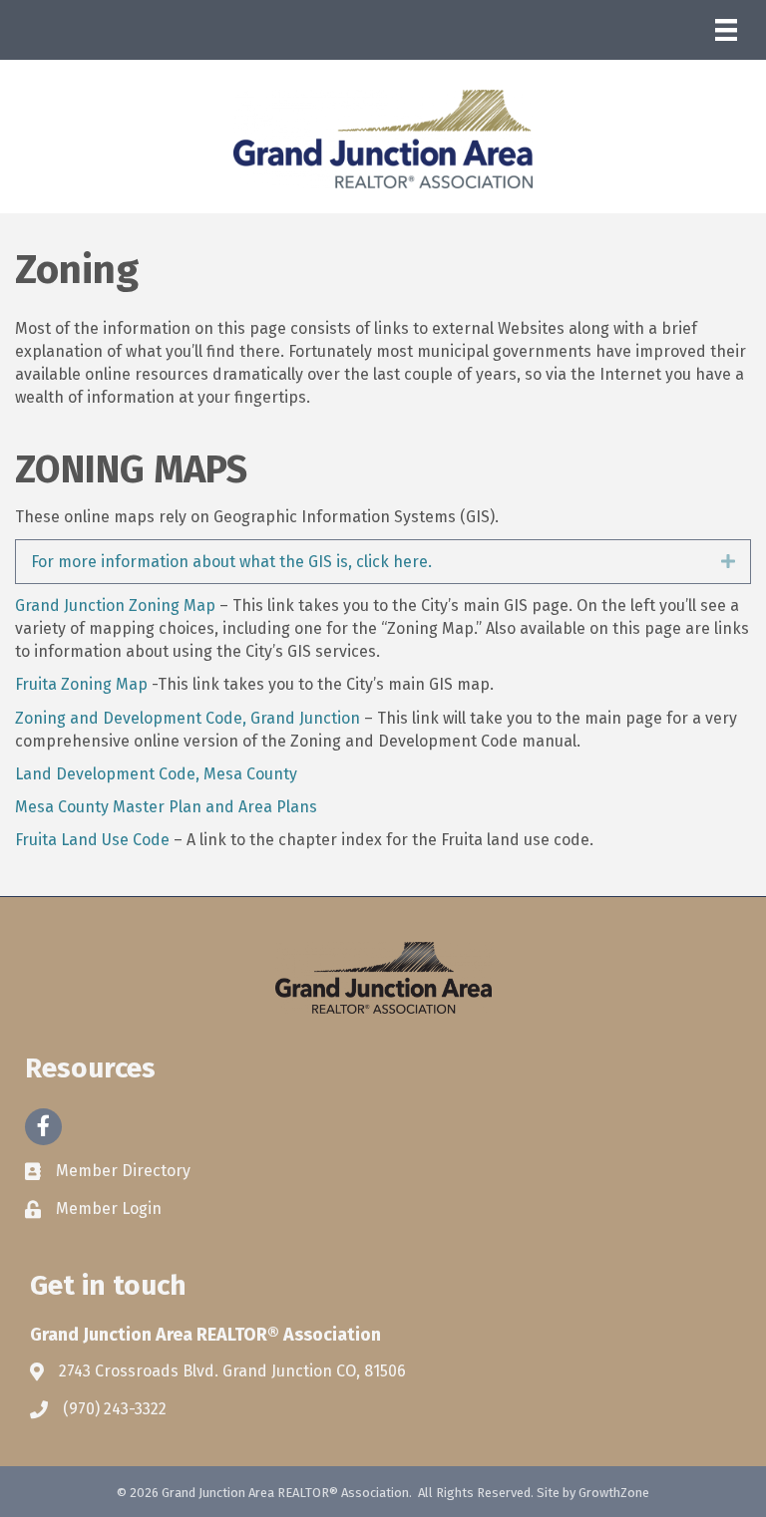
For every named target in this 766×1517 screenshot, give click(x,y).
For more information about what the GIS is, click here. (231, 561)
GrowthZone (613, 1492)
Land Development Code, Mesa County (156, 773)
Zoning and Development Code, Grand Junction (187, 718)
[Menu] (726, 30)
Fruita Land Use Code (92, 839)
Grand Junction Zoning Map (115, 605)
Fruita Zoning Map (81, 684)
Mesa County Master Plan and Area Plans (166, 806)
